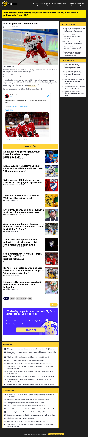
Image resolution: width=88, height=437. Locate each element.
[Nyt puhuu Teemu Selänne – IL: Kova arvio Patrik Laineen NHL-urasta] (51, 215)
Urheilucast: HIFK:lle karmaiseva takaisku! (20, 418)
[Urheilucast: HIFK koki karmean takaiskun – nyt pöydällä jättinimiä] (51, 185)
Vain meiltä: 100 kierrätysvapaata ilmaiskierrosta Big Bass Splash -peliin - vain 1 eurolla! (41, 14)
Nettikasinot (80, 4)
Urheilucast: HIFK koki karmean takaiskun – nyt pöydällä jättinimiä (22, 181)
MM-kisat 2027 (38, 4)
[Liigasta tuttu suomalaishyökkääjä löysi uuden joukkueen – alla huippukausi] (51, 287)
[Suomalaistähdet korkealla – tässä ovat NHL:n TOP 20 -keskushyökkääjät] (51, 258)
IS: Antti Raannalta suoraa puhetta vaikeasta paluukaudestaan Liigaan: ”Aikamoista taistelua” (23, 270)
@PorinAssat (14, 97)
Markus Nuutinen (8, 159)
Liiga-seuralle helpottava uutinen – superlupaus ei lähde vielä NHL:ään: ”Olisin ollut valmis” (23, 168)
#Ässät (7, 110)
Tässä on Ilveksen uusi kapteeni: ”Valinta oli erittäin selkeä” (21, 197)
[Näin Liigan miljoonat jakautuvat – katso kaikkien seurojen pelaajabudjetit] (51, 156)
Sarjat (71, 4)
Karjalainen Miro (21, 298)
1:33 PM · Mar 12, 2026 (20, 139)
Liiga (29, 298)
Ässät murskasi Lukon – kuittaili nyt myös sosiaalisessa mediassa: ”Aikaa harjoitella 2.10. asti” (23, 226)
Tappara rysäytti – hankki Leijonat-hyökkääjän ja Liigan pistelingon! (28, 412)
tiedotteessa (32, 86)
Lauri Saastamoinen (9, 184)
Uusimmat (8, 345)
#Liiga (11, 110)
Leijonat (47, 4)
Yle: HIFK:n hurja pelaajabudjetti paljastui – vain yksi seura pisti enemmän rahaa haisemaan (21, 242)
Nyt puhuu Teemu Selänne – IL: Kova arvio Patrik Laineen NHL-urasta (23, 211)
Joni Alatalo (6, 27)
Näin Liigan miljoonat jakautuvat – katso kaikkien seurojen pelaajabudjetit (22, 154)
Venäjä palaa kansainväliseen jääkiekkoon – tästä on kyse (25, 403)
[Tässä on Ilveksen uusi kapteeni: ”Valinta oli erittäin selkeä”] (51, 200)
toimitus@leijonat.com (56, 434)
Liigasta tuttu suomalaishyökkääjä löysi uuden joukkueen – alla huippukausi (22, 284)
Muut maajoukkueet (60, 4)
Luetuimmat (9, 390)
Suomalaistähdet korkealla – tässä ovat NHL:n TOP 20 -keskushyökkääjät (22, 256)
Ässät (12, 298)
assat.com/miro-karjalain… (19, 106)
